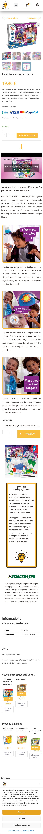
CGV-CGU (12, 831)
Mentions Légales (28, 831)
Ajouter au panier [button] (8, 709)
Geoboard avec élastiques (7, 729)
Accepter (21, 812)
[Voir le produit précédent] (3, 18)
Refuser (22, 819)
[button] (39, 784)
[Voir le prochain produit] (39, 18)
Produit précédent (12, 18)
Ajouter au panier (27, 135)
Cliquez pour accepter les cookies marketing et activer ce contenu (21, 168)
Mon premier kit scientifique (21, 729)
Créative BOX (21, 679)
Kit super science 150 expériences (7, 681)
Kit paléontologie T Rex (35, 730)
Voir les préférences (21, 825)
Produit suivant (32, 18)
